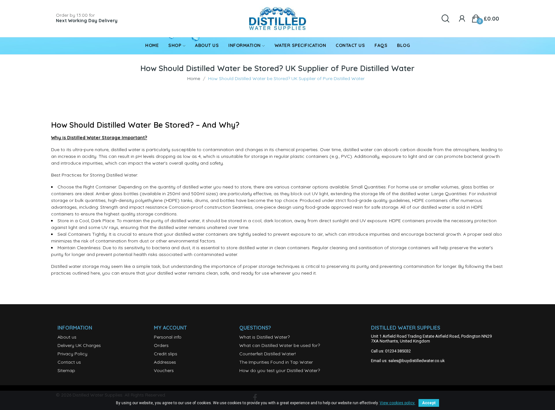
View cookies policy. (397, 403)
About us (66, 337)
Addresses (165, 362)
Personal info (167, 337)
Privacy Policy (72, 354)
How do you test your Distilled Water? (279, 370)
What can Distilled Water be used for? (279, 345)
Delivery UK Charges (79, 345)
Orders (161, 345)
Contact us (69, 362)
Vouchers (164, 370)
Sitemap (66, 370)
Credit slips (165, 354)
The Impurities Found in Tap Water (276, 362)
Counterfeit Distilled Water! (267, 354)
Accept (429, 403)
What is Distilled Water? (264, 337)
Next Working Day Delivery (87, 20)
